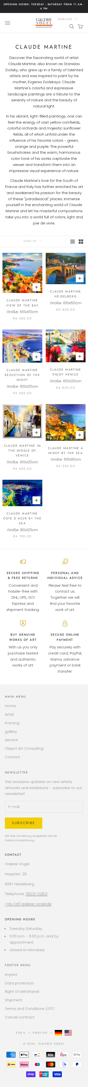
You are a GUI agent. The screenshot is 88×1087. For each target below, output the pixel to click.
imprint (11, 974)
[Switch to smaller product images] (81, 241)
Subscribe (23, 822)
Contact (12, 757)
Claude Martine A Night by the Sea (65, 450)
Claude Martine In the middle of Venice (22, 451)
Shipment (13, 1000)
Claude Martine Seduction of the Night (22, 375)
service (11, 739)
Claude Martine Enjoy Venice (65, 372)
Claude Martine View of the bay (22, 302)
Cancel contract (19, 1017)
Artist (9, 714)
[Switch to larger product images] (72, 241)
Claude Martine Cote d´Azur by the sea (22, 518)
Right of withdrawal (22, 991)
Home (10, 705)
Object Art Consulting (24, 748)
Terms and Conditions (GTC (30, 1008)
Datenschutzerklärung (19, 840)
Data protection (19, 983)
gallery (11, 731)
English (65, 19)
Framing (12, 722)
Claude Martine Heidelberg (65, 294)
